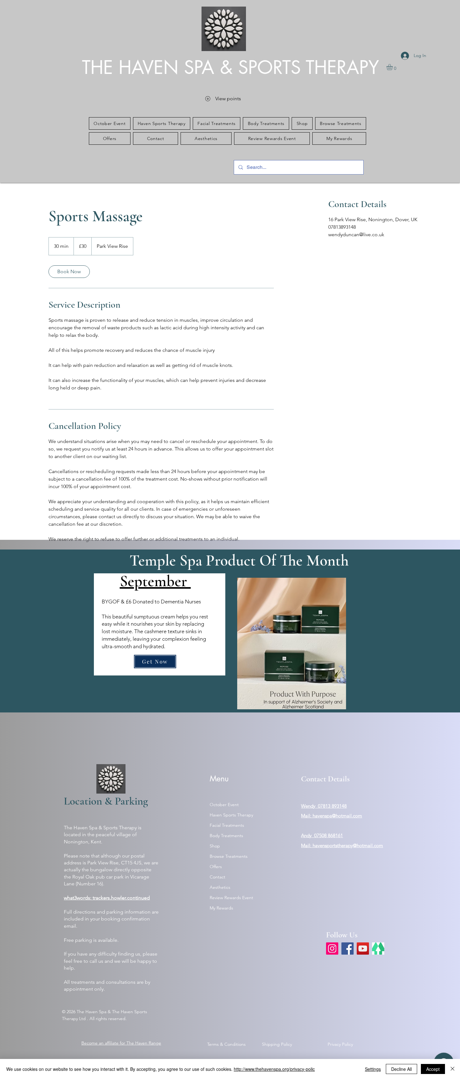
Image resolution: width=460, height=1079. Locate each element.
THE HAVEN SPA (151, 67)
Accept (433, 1069)
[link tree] (378, 948)
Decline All (401, 1069)
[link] (69, 271)
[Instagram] (332, 948)
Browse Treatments (229, 856)
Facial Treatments (227, 825)
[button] (393, 67)
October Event (224, 804)
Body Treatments (226, 835)
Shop (215, 846)
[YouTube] (363, 948)
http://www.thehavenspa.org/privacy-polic (274, 1069)
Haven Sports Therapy (231, 815)
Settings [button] (373, 1069)
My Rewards (221, 908)
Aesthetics (220, 887)
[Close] (452, 1069)
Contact (217, 877)
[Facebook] (347, 948)
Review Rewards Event (231, 897)
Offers (216, 866)
